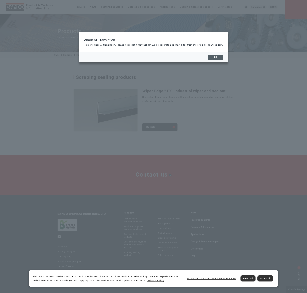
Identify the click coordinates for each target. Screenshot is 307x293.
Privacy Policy (155, 280)
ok (215, 57)
